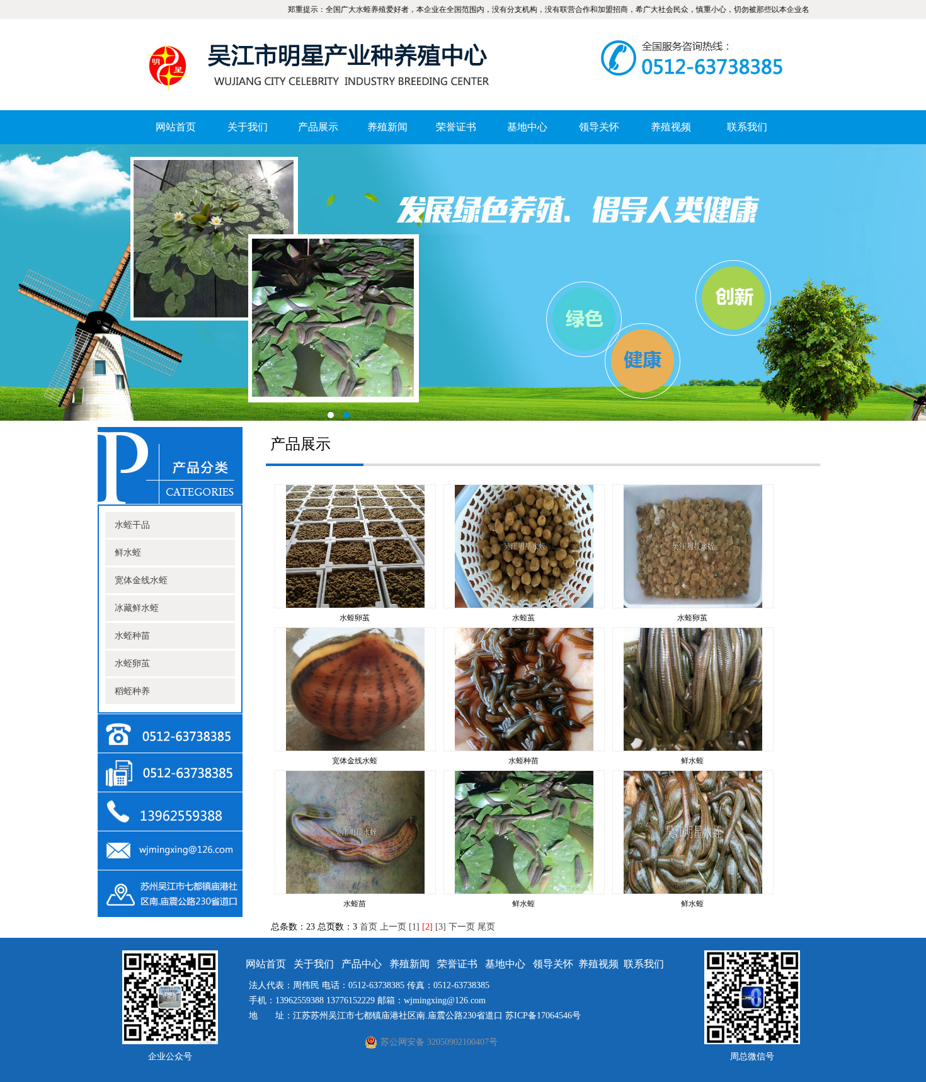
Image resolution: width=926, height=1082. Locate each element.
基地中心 (527, 127)
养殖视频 (671, 127)
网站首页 (176, 127)
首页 (368, 926)
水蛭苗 (354, 903)
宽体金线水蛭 (141, 580)
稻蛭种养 (132, 691)
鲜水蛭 (128, 552)
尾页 (486, 926)
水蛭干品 (132, 525)
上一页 (393, 926)
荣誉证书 (456, 127)
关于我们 (247, 127)
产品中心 (361, 964)
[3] (440, 926)
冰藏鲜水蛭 (137, 608)
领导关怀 (599, 127)
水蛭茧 (523, 617)
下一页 (462, 926)
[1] (414, 926)
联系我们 (747, 127)
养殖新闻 (387, 127)
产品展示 (318, 127)
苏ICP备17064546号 (543, 1015)
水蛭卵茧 (132, 663)
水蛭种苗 (132, 636)
